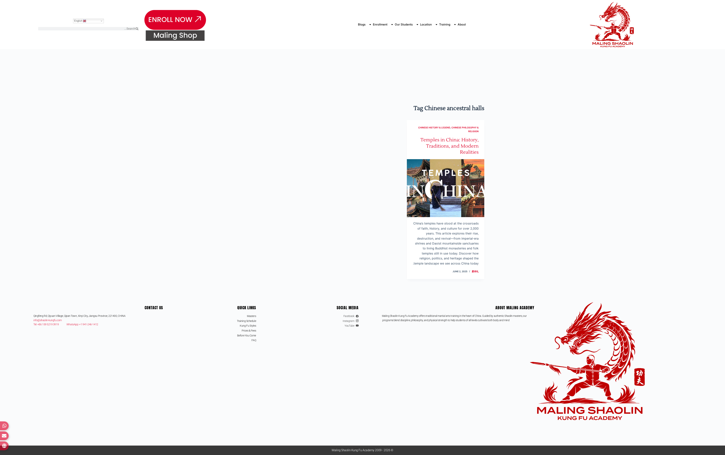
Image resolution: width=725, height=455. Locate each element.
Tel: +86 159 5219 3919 (49, 324)
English (78, 20)
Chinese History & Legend (434, 127)
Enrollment (380, 24)
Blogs (362, 24)
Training (444, 24)
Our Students (404, 24)
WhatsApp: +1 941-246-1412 (82, 324)
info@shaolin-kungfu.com (47, 320)
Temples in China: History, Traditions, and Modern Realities (449, 146)
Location (426, 24)
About (462, 24)
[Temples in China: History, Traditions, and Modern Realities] (445, 188)
